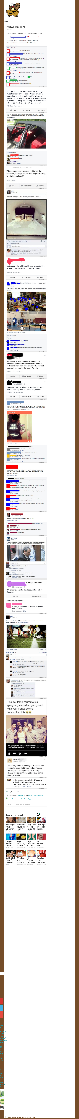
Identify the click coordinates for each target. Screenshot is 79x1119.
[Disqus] (26, 893)
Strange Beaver (14, 1117)
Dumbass (17, 804)
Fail (23, 804)
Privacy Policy (31, 1117)
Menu (6, 21)
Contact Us (23, 1117)
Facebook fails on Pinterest (35, 795)
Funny (26, 804)
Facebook (9, 804)
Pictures (28, 804)
